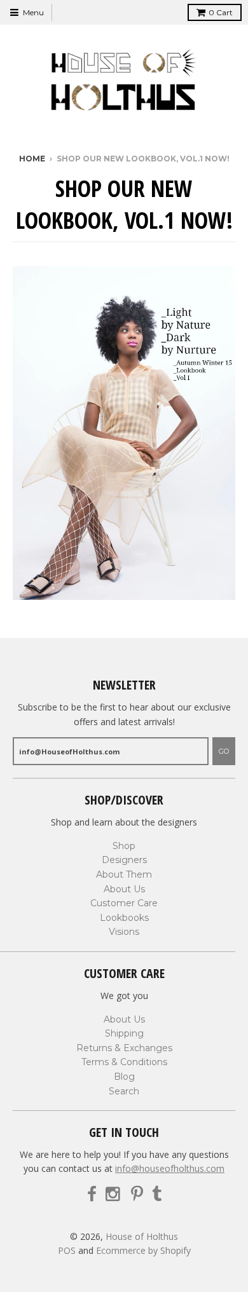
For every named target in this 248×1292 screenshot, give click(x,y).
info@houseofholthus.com (169, 1168)
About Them (124, 874)
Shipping (124, 1033)
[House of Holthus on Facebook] (92, 1194)
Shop (124, 846)
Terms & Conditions (124, 1062)
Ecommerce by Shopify (143, 1250)
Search (124, 1091)
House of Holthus (142, 1236)
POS (67, 1250)
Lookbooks (124, 917)
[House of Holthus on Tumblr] (157, 1194)
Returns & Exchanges (124, 1048)
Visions (124, 931)
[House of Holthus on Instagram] (114, 1194)
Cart (221, 12)
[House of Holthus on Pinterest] (137, 1194)
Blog (124, 1076)
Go (224, 751)
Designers (124, 860)
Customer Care (124, 903)
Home (32, 158)
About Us (124, 889)
